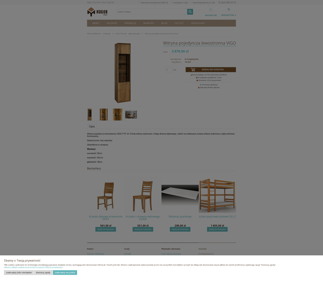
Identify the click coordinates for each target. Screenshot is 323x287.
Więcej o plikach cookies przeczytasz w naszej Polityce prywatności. (33, 267)
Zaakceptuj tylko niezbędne (19, 272)
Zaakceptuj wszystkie (65, 272)
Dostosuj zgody (43, 272)
